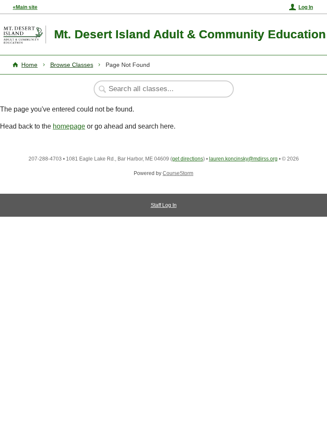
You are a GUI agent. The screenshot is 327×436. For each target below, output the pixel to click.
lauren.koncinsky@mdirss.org (243, 159)
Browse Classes (71, 64)
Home (29, 64)
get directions (187, 159)
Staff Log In (164, 205)
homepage (69, 126)
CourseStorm (178, 173)
